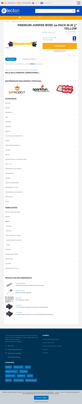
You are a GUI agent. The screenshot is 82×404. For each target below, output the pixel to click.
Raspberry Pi (9, 112)
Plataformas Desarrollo (12, 145)
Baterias (7, 178)
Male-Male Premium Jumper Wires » (22, 73)
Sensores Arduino (31, 380)
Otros (7, 201)
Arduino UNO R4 (18, 367)
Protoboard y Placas (11, 187)
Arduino (7, 108)
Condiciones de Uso (48, 342)
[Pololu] (74, 41)
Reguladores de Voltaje (13, 235)
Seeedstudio (9, 259)
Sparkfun (8, 249)
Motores (7, 150)
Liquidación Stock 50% (12, 268)
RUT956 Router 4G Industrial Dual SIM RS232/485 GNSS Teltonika (34, 314)
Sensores (8, 126)
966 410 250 (11, 345)
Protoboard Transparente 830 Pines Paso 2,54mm (30, 285)
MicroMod (8, 122)
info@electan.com (17, 349)
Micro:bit (8, 103)
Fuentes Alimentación (11, 182)
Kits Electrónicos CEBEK (12, 212)
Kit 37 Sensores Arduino (22, 300)
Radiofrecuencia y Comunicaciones (16, 159)
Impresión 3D (9, 197)
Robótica (8, 131)
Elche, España (17, 353)
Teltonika (8, 263)
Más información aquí (41, 402)
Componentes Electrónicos (13, 192)
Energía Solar (9, 173)
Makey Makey (23, 371)
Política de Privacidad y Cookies (52, 346)
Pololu (7, 221)
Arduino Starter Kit (11, 371)
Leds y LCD (8, 164)
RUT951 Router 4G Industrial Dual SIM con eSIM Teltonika (32, 307)
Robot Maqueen (10, 375)
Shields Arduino (18, 380)
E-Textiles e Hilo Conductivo (14, 136)
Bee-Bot (28, 367)
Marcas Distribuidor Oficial (50, 339)
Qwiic (6, 117)
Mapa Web (45, 352)
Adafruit (7, 216)
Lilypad (7, 140)
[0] (78, 10)
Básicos (7, 154)
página (32, 64)
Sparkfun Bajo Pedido (11, 254)
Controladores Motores (13, 240)
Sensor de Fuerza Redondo (23, 292)
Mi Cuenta (45, 349)
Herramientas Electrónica (13, 168)
